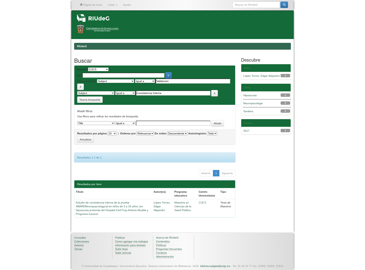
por (79, 75)
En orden (161, 133)
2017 (246, 130)
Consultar (80, 237)
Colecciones (81, 241)
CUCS (202, 202)
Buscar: (82, 69)
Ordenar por (128, 133)
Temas (78, 248)
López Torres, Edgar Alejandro (261, 75)
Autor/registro (197, 133)
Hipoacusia (250, 95)
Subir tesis (121, 248)
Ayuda (127, 4)
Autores (79, 245)
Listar (111, 4)
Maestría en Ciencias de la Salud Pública (182, 206)
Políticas (161, 245)
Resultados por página (92, 133)
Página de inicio (92, 4)
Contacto (161, 252)
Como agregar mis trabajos (131, 241)
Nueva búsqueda (90, 99)
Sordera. (248, 111)
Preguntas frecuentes (169, 248)
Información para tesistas (130, 245)
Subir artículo (123, 252)
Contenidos (163, 241)
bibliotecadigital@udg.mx (215, 266)
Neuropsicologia (253, 103)
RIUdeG (82, 46)
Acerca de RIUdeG (167, 237)
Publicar (120, 237)
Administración (165, 256)
